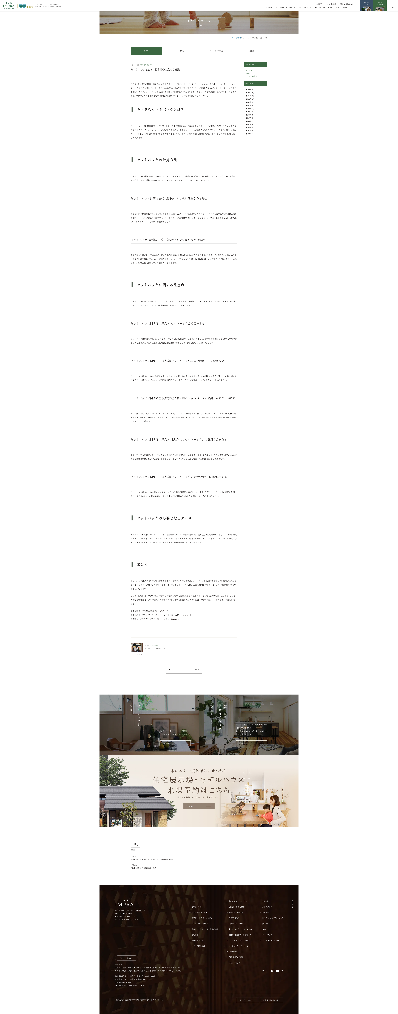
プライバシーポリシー (270, 940)
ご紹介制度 (233, 951)
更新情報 (238, 38)
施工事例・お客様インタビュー (310, 7)
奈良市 (133, 868)
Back (197, 669)
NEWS (181, 51)
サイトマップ (267, 935)
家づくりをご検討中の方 (248, 1000)
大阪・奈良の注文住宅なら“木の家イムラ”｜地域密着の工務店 (132, 1000)
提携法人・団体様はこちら (347, 4)
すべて (146, 51)
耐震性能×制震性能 (236, 912)
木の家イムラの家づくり (288, 7)
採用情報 (333, 4)
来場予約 (265, 901)
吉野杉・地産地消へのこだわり (240, 935)
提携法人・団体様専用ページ (272, 918)
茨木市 (150, 859)
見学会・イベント (271, 7)
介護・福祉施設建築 (236, 957)
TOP (233, 38)
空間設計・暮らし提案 (236, 907)
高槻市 (144, 859)
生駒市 (138, 868)
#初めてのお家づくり (147, 65)
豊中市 (138, 859)
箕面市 (133, 859)
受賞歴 (251, 51)
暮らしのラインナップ (331, 7)
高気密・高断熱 (234, 918)
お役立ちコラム (197, 940)
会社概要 (319, 4)
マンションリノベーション (239, 946)
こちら (162, 610)
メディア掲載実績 (216, 51)
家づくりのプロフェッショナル (240, 929)
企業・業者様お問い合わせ (271, 1000)
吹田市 (155, 859)
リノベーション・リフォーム (239, 940)
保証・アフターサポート (237, 923)
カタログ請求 (267, 907)
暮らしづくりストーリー (205, 929)
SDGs (326, 4)
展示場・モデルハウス (199, 912)
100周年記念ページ (236, 963)
